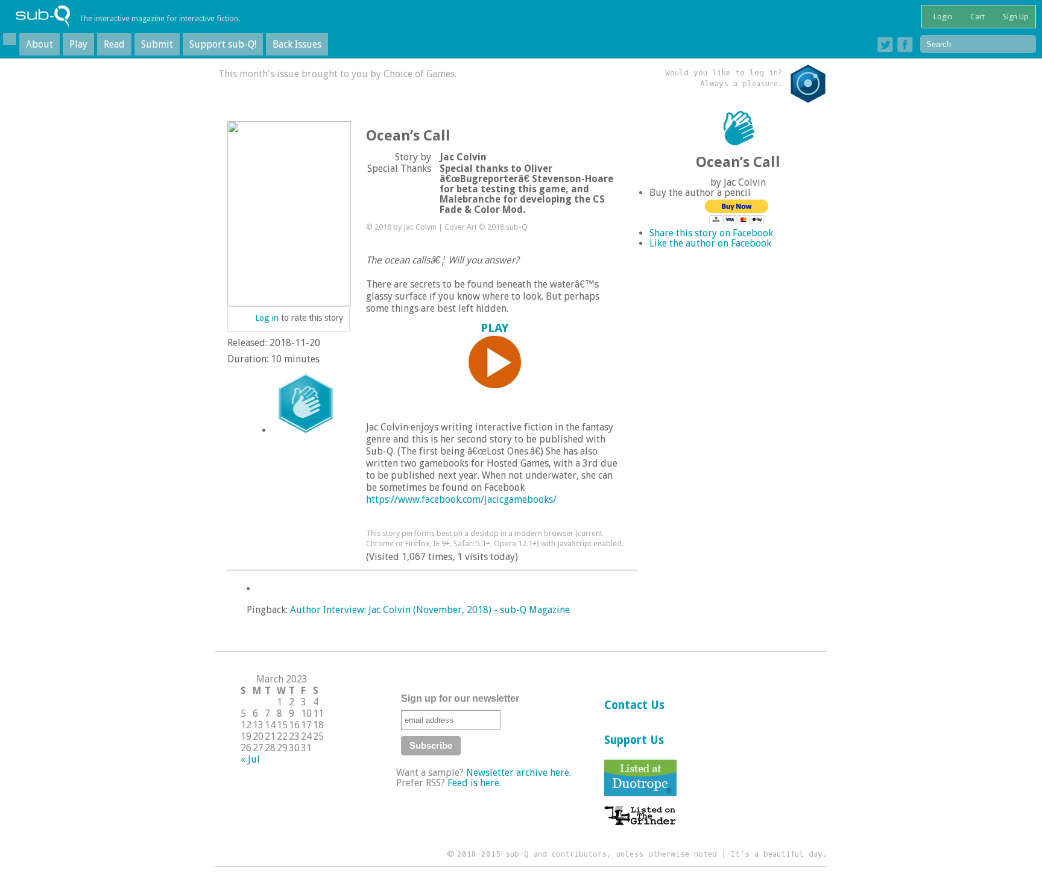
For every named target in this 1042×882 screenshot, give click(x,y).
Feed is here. (474, 783)
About (39, 44)
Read (114, 44)
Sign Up (1015, 16)
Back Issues (297, 44)
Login (942, 16)
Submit (157, 44)
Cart (976, 16)
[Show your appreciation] (306, 403)
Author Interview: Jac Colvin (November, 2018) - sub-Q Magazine (430, 610)
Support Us (634, 740)
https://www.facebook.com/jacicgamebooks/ (461, 499)
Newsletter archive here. (518, 772)
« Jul (250, 759)
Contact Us (634, 705)
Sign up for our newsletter (460, 698)
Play (78, 44)
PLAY (494, 328)
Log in (267, 318)
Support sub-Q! (222, 44)
